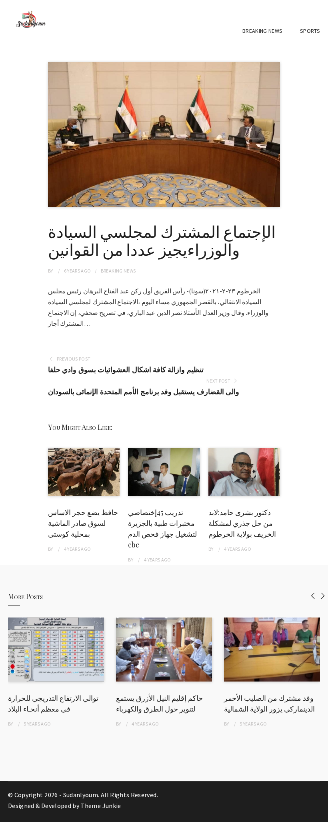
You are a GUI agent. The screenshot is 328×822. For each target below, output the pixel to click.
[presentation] (313, 595)
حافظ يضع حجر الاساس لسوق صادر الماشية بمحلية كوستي (83, 523)
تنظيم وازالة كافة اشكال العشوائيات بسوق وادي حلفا (125, 369)
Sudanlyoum (80, 795)
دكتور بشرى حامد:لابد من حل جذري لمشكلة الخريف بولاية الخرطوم (242, 523)
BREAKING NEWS (262, 30)
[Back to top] (320, 814)
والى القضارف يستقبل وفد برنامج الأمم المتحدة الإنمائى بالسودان (143, 391)
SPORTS (310, 30)
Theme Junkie (100, 806)
